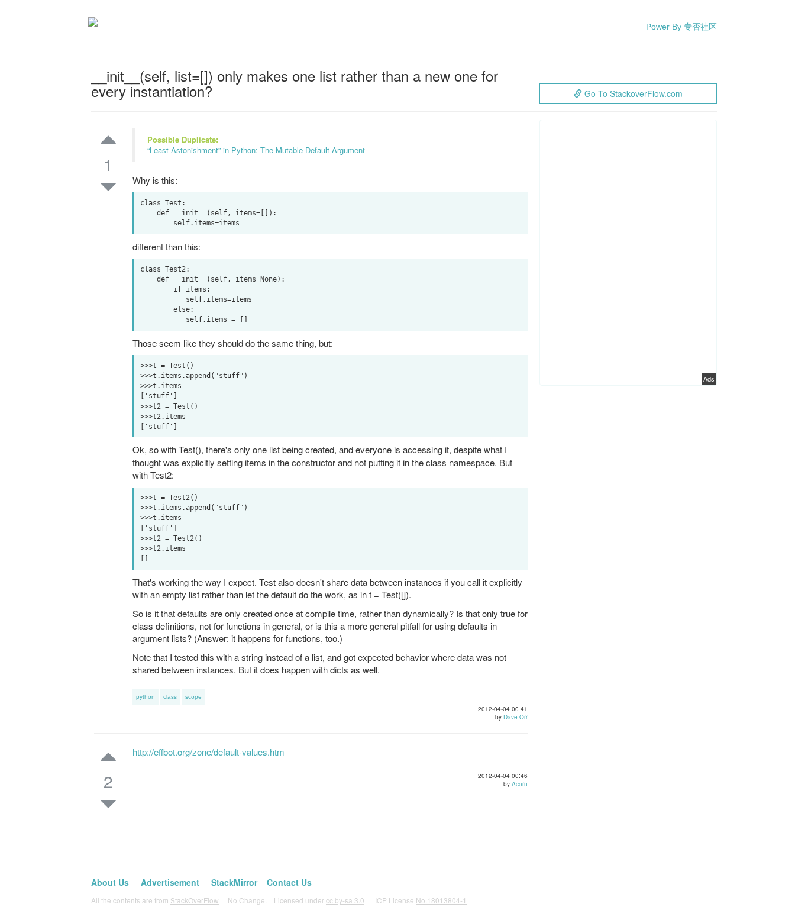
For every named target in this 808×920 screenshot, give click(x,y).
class (170, 696)
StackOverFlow (194, 900)
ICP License (421, 900)
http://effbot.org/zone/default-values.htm (208, 751)
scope (193, 696)
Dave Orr (515, 717)
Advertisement (170, 882)
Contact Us (289, 882)
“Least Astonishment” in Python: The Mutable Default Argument (256, 150)
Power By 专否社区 (681, 26)
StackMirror (234, 882)
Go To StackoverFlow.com (632, 93)
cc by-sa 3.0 (345, 900)
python (145, 696)
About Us (110, 882)
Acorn (520, 784)
